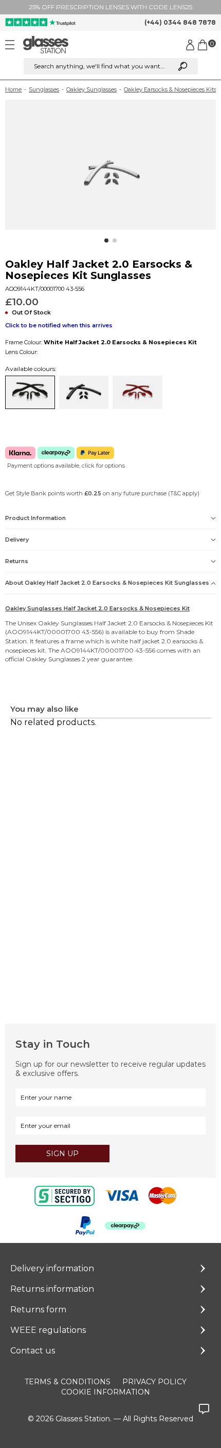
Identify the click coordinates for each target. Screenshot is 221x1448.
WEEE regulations (48, 1330)
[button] (106, 240)
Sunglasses (44, 89)
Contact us (32, 1351)
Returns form (38, 1309)
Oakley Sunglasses (91, 89)
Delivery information (52, 1268)
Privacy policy (154, 1381)
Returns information (52, 1289)
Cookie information (105, 1392)
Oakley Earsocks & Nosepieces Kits (170, 89)
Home (13, 89)
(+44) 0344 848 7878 (180, 22)
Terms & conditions (67, 1381)
